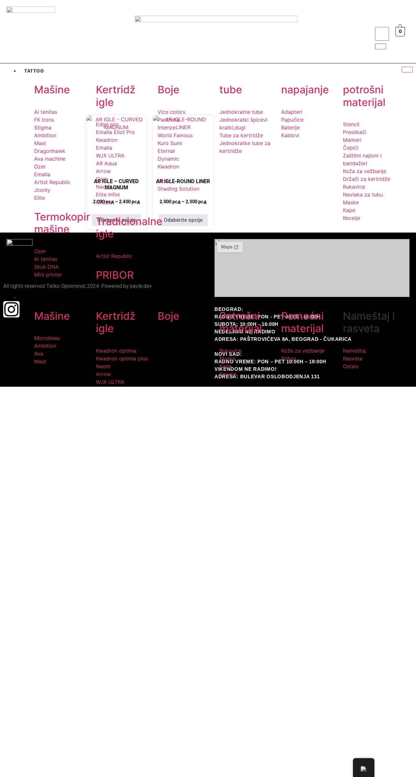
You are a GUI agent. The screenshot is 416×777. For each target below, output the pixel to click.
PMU (29, 297)
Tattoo (34, 71)
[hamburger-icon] (407, 70)
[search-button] (380, 46)
